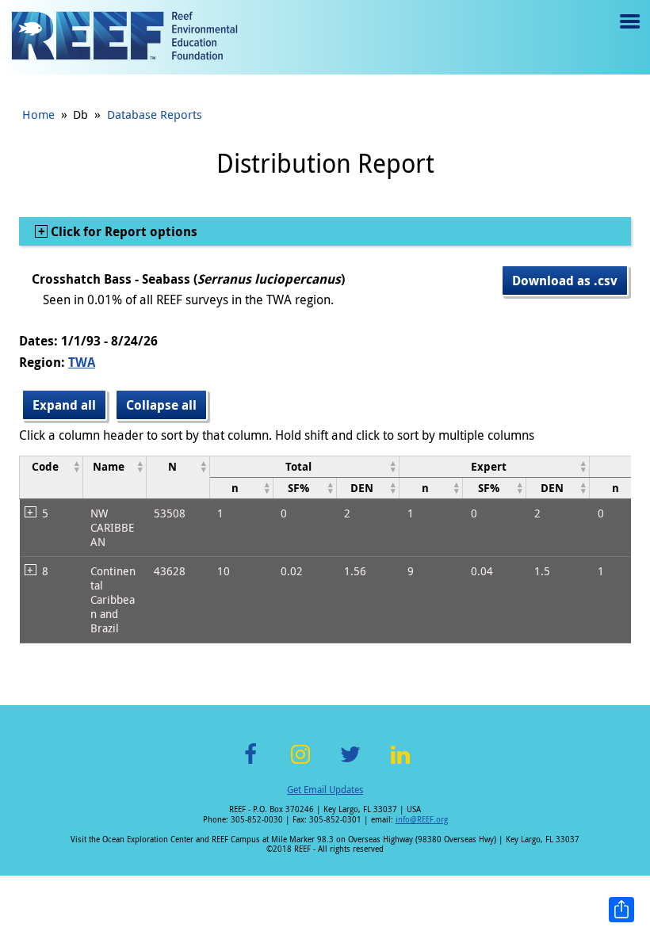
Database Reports (154, 114)
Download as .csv (565, 280)
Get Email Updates (325, 789)
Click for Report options (122, 231)
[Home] (124, 37)
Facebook (250, 763)
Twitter (350, 763)
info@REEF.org (422, 820)
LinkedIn (400, 763)
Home (38, 114)
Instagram (300, 763)
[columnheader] (51, 477)
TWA (81, 362)
